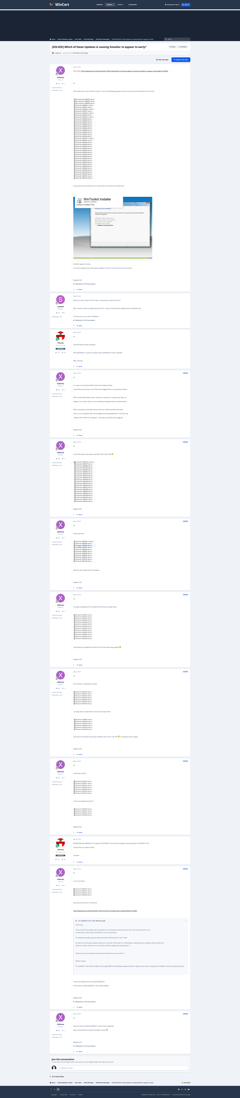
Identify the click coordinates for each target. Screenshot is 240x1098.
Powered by (181, 1094)
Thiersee (60, 343)
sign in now (93, 1062)
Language (54, 1094)
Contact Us (73, 1094)
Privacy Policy (63, 1094)
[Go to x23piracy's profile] (53, 53)
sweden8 (60, 307)
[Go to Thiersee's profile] (60, 335)
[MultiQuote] (74, 289)
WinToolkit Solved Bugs (80, 53)
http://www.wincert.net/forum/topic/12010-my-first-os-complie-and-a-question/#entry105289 (105, 911)
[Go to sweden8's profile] (60, 299)
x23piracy (58, 53)
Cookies (80, 1094)
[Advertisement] (120, 23)
